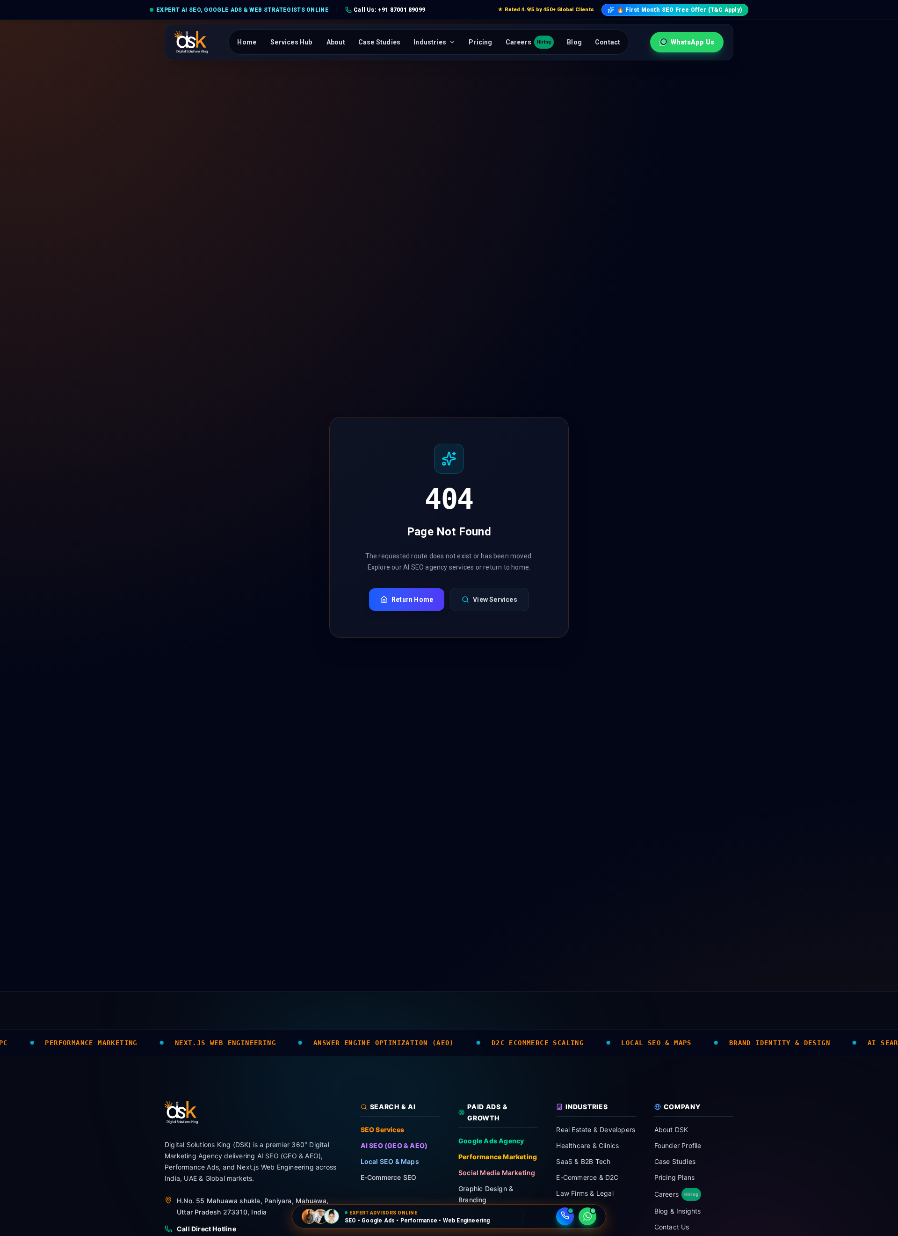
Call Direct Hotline (206, 1229)
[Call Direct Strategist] (565, 1216)
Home (246, 42)
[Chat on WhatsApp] (587, 1216)
